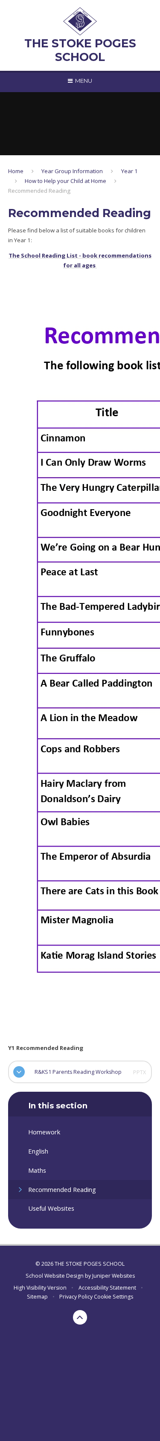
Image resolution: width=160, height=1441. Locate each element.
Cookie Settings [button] (113, 1296)
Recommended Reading (39, 190)
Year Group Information (72, 171)
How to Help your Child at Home (65, 181)
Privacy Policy (76, 1296)
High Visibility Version (40, 1287)
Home (15, 171)
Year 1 (129, 171)
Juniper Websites (113, 1275)
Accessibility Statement (107, 1287)
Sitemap (37, 1296)
